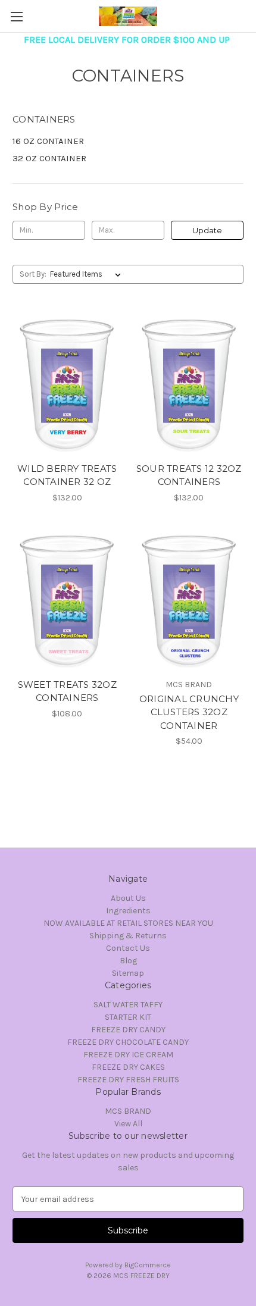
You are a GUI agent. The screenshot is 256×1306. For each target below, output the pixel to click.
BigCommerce (147, 1265)
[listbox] (87, 274)
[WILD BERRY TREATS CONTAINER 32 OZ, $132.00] (67, 384)
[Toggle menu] (16, 16)
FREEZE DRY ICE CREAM (128, 1055)
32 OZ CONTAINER (49, 158)
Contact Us (128, 948)
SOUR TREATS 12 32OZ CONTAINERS (189, 475)
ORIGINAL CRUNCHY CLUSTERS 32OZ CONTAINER (189, 712)
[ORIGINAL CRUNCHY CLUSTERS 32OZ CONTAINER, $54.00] (189, 600)
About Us (128, 898)
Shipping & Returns (128, 936)
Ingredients (128, 911)
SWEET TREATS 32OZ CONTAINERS (67, 691)
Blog (128, 961)
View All (128, 1124)
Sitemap (128, 973)
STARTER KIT (128, 1017)
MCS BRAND (128, 1111)
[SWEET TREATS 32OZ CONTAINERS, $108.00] (67, 600)
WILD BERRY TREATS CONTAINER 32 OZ (67, 475)
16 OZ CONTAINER (48, 141)
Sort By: (33, 274)
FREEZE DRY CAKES (128, 1067)
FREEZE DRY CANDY (128, 1030)
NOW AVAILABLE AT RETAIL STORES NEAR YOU (128, 923)
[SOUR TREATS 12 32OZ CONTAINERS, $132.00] (189, 384)
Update (207, 230)
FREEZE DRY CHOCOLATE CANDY (128, 1042)
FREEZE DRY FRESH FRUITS (128, 1080)
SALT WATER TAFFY (128, 1005)
